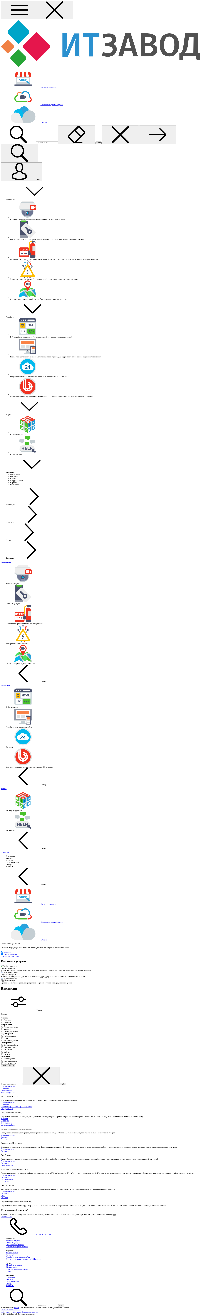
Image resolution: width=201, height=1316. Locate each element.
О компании (10, 1277)
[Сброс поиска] (41, 1076)
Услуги (4, 789)
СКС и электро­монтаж (15, 1245)
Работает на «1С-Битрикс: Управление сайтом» (20, 1312)
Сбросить (8, 1065)
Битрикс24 (10, 1255)
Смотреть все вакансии (10, 956)
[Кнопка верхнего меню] (37, 10)
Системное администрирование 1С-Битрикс (23, 1259)
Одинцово (8, 1020)
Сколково (7, 1022)
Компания (5, 852)
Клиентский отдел (11, 1027)
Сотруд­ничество (12, 1282)
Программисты (10, 1063)
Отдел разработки (11, 954)
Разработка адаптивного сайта (18, 1257)
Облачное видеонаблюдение (51, 105)
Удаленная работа (11, 1041)
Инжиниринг (6, 562)
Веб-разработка (12, 1253)
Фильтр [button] (39, 1010)
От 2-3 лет (8, 1050)
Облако (43, 123)
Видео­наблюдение (13, 1240)
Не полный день (10, 1061)
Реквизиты (10, 1286)
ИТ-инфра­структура (14, 1265)
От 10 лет (7, 1054)
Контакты (9, 1279)
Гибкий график (10, 1036)
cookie (16, 1308)
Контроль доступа (13, 1243)
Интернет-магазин (48, 87)
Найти (98, 143)
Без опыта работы (11, 1045)
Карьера (9, 1284)
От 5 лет (7, 1052)
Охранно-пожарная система (17, 1247)
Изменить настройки (9, 1310)
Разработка (5, 685)
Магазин (7, 952)
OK (19, 1310)
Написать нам (6, 1217)
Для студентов (9, 1059)
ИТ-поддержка (11, 1267)
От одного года (10, 1047)
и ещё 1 (22, 1107)
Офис (6, 1038)
